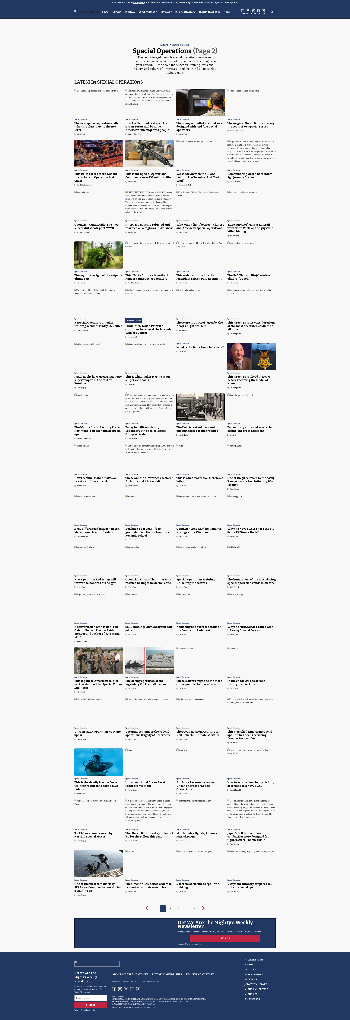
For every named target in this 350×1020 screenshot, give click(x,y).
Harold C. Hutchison (84, 185)
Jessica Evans (183, 232)
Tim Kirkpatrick (235, 334)
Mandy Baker (183, 435)
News (105, 12)
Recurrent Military (200, 974)
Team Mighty (81, 388)
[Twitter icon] (126, 989)
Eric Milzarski (133, 486)
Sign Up (225, 938)
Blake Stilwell (234, 236)
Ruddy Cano (81, 486)
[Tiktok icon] (138, 989)
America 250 (252, 999)
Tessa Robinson (82, 330)
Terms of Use (183, 944)
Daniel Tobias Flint (134, 134)
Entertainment (148, 12)
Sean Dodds (234, 891)
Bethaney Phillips (83, 232)
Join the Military (185, 12)
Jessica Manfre (235, 181)
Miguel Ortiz (81, 134)
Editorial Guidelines (167, 974)
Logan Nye (131, 384)
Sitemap (116, 982)
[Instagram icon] (120, 989)
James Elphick (133, 540)
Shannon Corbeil (185, 185)
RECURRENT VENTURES (123, 1004)
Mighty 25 (250, 994)
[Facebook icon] (114, 989)
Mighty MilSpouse (209, 12)
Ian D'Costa (183, 330)
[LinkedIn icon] (132, 989)
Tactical (130, 12)
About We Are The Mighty (130, 974)
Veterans (166, 12)
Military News (253, 959)
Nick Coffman (82, 641)
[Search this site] (272, 12)
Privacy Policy (139, 3)
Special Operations (181, 45)
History (116, 12)
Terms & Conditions (149, 982)
